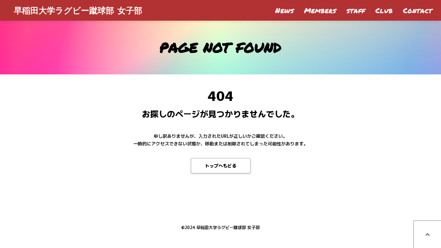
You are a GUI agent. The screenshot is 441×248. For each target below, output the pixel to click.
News (284, 10)
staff (356, 10)
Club (384, 10)
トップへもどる (220, 165)
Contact (417, 10)
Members (320, 10)
